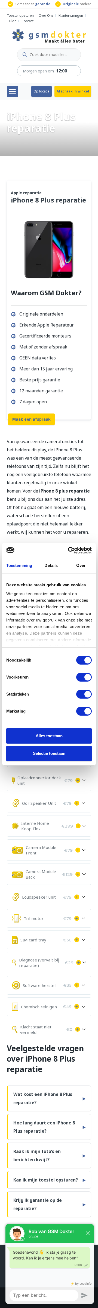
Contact (27, 21)
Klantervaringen (71, 15)
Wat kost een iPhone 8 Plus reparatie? (42, 1098)
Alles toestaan (49, 735)
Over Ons (46, 15)
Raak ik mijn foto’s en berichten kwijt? (37, 1155)
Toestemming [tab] (19, 565)
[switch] (84, 677)
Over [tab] (80, 565)
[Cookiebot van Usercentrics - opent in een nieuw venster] (69, 550)
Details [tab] (51, 565)
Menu (12, 91)
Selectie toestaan (49, 753)
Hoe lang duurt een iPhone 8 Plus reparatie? (44, 1127)
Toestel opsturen (20, 15)
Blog (13, 21)
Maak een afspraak (31, 419)
